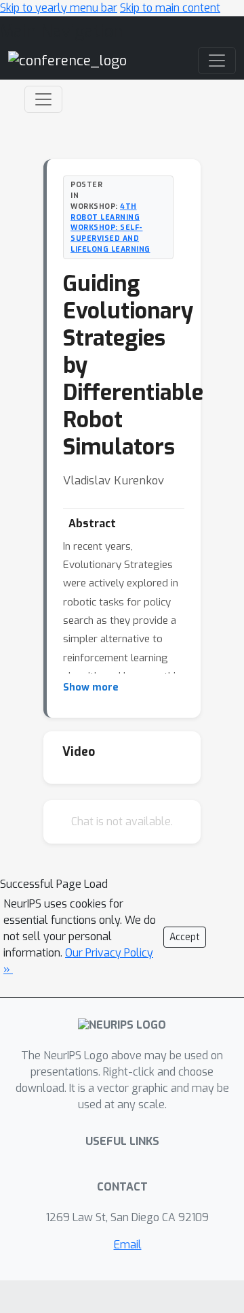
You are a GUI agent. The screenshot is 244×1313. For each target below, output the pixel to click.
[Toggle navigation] (43, 99)
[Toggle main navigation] (217, 60)
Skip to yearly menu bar (58, 8)
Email (128, 1244)
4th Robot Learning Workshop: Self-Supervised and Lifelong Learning (110, 227)
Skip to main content (170, 8)
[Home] (67, 60)
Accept (184, 937)
